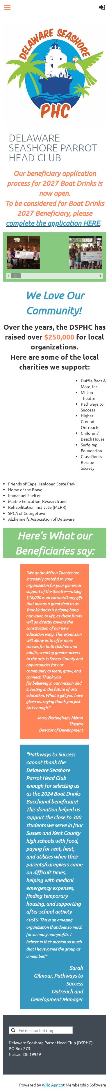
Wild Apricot (53, 1084)
